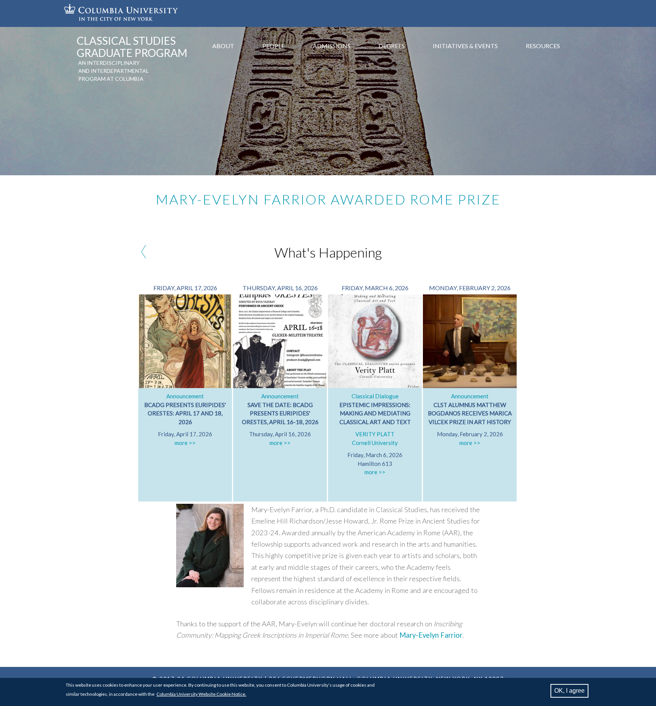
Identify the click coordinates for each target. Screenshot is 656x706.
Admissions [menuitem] (331, 45)
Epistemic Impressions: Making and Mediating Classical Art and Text (375, 413)
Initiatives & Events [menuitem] (465, 45)
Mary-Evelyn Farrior (430, 635)
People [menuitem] (273, 45)
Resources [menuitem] (543, 45)
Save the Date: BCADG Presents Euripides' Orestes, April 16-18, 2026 (280, 413)
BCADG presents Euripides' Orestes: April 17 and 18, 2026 (185, 413)
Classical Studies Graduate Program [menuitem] (132, 47)
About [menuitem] (223, 45)
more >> (185, 442)
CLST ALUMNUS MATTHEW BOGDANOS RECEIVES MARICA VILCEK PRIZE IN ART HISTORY (470, 413)
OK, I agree (569, 690)
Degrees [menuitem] (391, 45)
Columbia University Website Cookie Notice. (201, 694)
